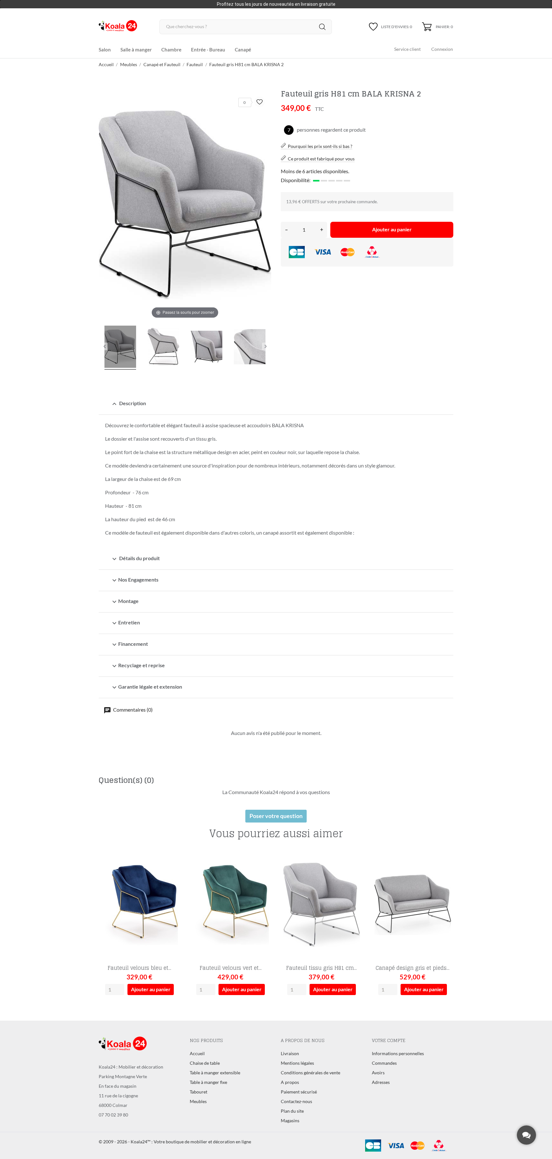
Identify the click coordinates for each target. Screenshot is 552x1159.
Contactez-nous (296, 1101)
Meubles (198, 1101)
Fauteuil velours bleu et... (139, 968)
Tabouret (198, 1091)
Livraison (290, 1053)
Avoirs (378, 1072)
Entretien (125, 623)
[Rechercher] (322, 26)
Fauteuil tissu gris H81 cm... (321, 968)
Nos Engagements (134, 580)
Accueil (197, 1053)
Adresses (381, 1082)
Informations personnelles (398, 1053)
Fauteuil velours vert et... (231, 968)
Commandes (384, 1063)
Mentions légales (297, 1063)
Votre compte (388, 1040)
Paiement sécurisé (299, 1091)
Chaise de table (205, 1063)
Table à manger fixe (208, 1082)
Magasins (290, 1120)
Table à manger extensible (215, 1072)
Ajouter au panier (392, 229)
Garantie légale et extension (146, 687)
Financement (129, 644)
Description (128, 404)
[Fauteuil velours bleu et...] (171, 871)
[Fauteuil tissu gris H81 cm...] (354, 871)
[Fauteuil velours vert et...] (262, 871)
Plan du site (292, 1111)
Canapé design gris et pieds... (412, 968)
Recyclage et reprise (138, 666)
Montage (125, 602)
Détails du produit (135, 559)
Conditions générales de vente (310, 1072)
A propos (290, 1082)
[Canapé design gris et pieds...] (445, 871)
